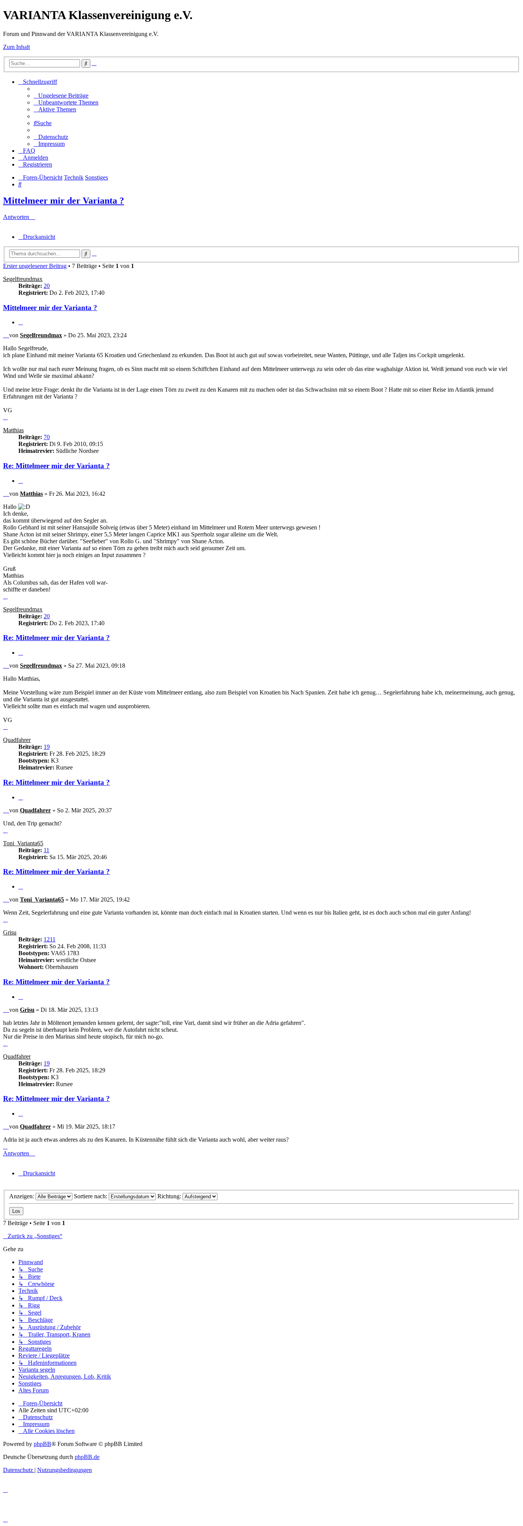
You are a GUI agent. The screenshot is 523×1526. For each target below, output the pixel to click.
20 (47, 286)
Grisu (9, 932)
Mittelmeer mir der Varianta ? (63, 201)
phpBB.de (87, 1457)
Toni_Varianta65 (23, 843)
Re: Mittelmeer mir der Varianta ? (56, 466)
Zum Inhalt (16, 47)
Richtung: (170, 1196)
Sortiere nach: (91, 1196)
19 (47, 746)
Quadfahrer (17, 740)
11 (46, 850)
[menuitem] (61, 95)
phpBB (42, 1444)
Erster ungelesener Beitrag (35, 266)
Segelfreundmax (22, 279)
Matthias (13, 430)
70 (47, 437)
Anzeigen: (22, 1196)
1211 (50, 939)
